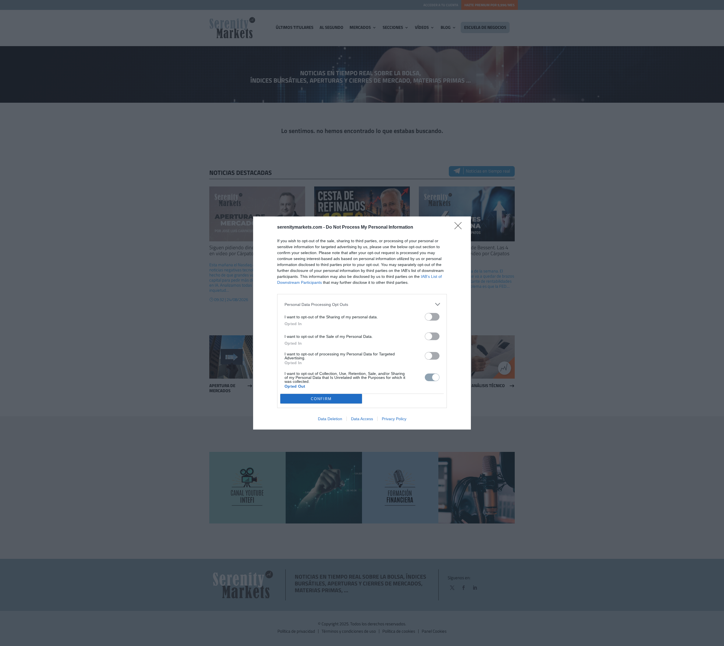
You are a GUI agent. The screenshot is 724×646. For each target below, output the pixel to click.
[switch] (432, 317)
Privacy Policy (394, 419)
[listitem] (362, 304)
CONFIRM (321, 399)
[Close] (459, 227)
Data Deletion (330, 419)
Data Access (362, 419)
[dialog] (362, 323)
